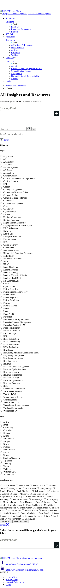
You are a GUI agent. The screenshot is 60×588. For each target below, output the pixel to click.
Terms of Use (11, 577)
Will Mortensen (14, 519)
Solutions (10, 18)
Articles (14, 50)
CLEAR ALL (6, 522)
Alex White (23, 485)
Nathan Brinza (42, 508)
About (14, 66)
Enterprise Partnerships (21, 29)
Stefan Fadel (15, 516)
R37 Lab (9, 34)
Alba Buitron (9, 485)
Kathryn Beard (10, 502)
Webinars (15, 55)
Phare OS (15, 27)
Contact (9, 81)
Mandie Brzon (16, 505)
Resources (10, 37)
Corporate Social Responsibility (25, 76)
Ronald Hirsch (31, 510)
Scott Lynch (44, 513)
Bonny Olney (45, 488)
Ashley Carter (15, 488)
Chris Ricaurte (38, 491)
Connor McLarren (20, 494)
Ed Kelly (18, 496)
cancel (3, 525)
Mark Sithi (49, 505)
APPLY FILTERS (20, 522)
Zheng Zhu (29, 519)
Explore (14, 32)
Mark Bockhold (33, 505)
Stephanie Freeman (33, 516)
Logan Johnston (43, 502)
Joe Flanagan (37, 499)
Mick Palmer (26, 508)
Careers (14, 78)
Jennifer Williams (20, 499)
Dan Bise (36, 494)
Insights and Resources (16, 85)
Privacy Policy (12, 579)
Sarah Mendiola (28, 513)
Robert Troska (14, 510)
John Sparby (52, 499)
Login (8, 584)
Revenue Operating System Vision (26, 68)
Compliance (16, 73)
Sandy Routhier (10, 513)
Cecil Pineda (22, 491)
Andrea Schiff (38, 485)
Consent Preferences (15, 582)
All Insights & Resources (22, 45)
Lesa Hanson (26, 502)
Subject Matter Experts (21, 71)
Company (10, 57)
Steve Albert (51, 516)
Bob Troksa (30, 488)
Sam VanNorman (49, 510)
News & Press (17, 47)
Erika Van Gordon (34, 496)
